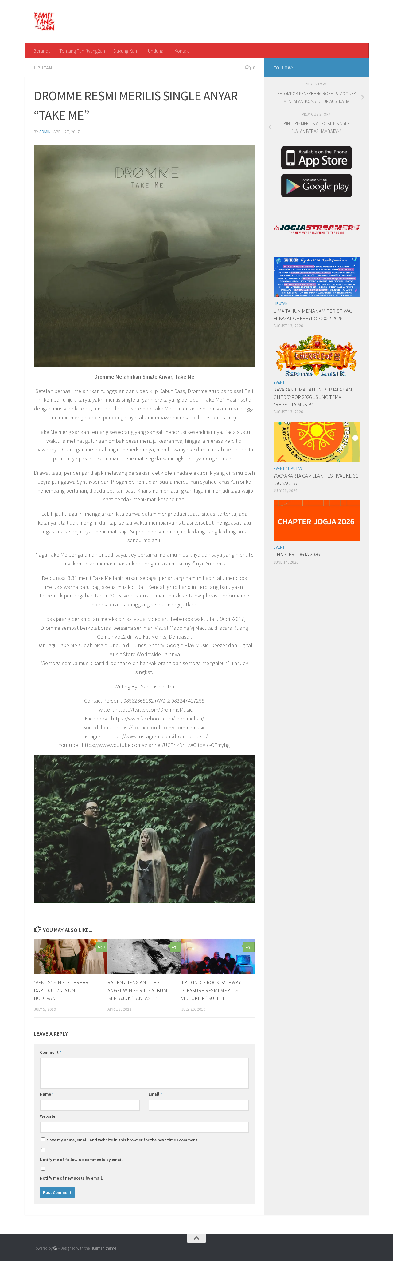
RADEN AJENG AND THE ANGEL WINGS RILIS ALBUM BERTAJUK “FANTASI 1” (137, 990)
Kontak (181, 51)
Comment (50, 1052)
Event (279, 382)
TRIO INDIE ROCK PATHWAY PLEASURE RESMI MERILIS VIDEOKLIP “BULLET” (211, 990)
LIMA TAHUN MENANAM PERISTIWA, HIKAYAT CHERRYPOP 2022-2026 (313, 314)
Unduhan (157, 51)
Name (47, 1094)
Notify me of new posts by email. (71, 1178)
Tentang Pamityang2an (82, 51)
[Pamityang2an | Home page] (44, 21)
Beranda (42, 51)
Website (47, 1116)
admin (45, 131)
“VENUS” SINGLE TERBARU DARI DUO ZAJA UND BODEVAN (63, 990)
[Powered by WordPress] (55, 1248)
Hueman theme (103, 1248)
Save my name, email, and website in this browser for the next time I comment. (123, 1140)
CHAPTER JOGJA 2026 (297, 554)
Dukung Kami (126, 51)
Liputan (43, 68)
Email (155, 1094)
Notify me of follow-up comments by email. (82, 1159)
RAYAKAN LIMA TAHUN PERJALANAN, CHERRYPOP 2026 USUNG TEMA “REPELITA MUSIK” (313, 396)
